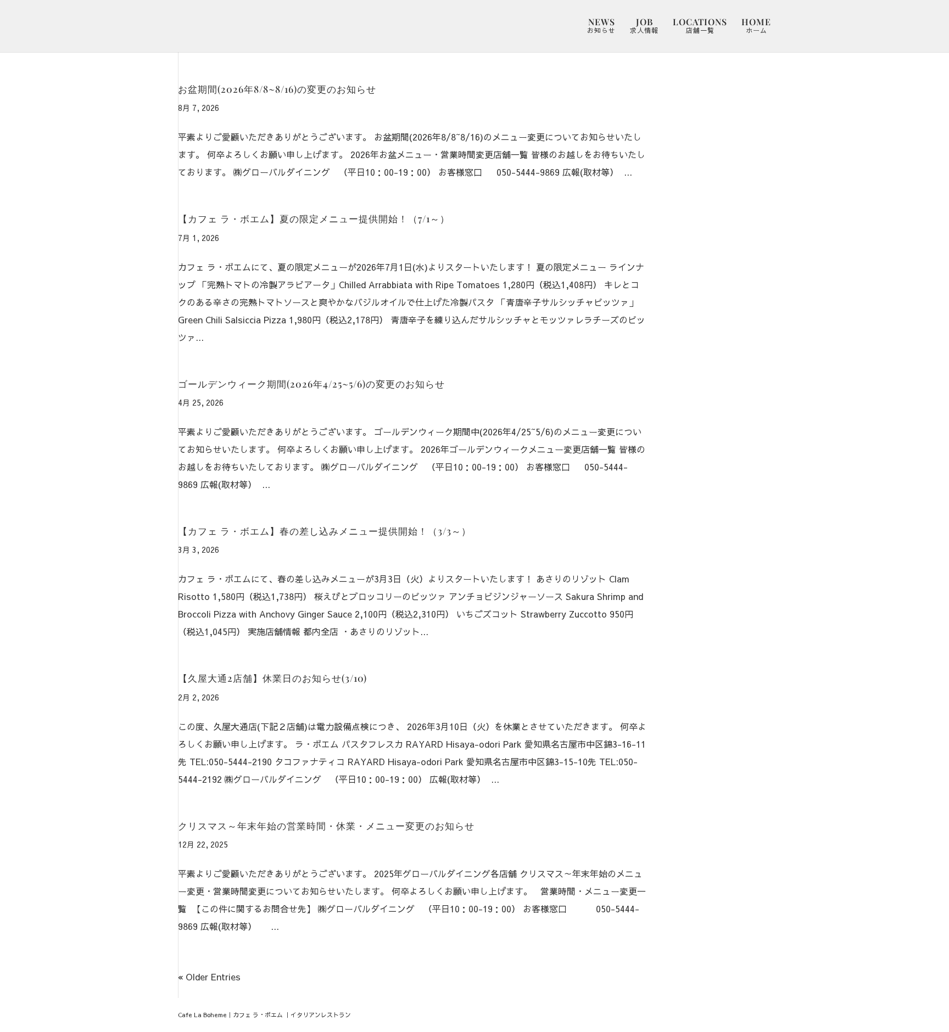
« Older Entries (209, 977)
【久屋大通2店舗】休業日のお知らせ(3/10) (272, 677)
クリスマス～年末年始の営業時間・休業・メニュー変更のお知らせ (326, 825)
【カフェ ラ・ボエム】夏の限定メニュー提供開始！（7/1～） (314, 218)
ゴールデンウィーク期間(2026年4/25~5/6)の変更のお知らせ (311, 383)
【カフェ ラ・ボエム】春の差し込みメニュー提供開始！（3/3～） (324, 530)
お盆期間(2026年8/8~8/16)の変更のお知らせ (277, 88)
